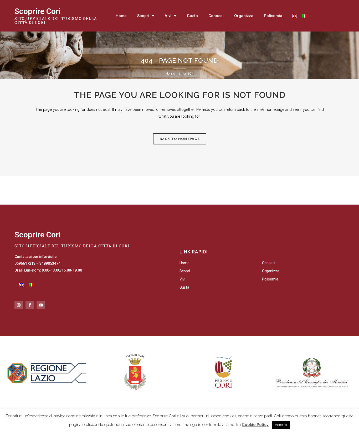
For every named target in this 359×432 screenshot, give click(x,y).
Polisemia (273, 15)
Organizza (243, 15)
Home (121, 15)
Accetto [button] (281, 425)
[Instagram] (18, 305)
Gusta (192, 15)
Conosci (216, 15)
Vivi (168, 15)
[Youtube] (41, 305)
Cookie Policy (255, 424)
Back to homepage (180, 139)
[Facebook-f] (29, 305)
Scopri (143, 15)
